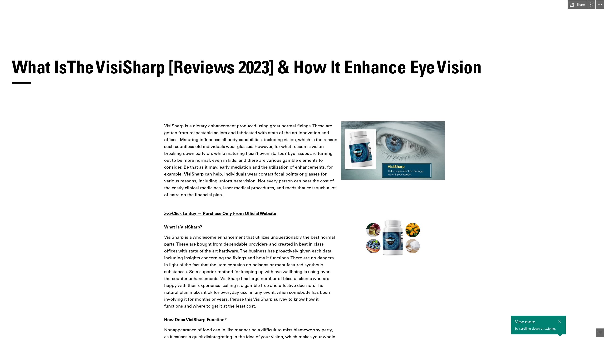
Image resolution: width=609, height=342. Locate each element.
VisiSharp (194, 174)
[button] (577, 4)
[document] (304, 171)
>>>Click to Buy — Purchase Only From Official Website (220, 213)
